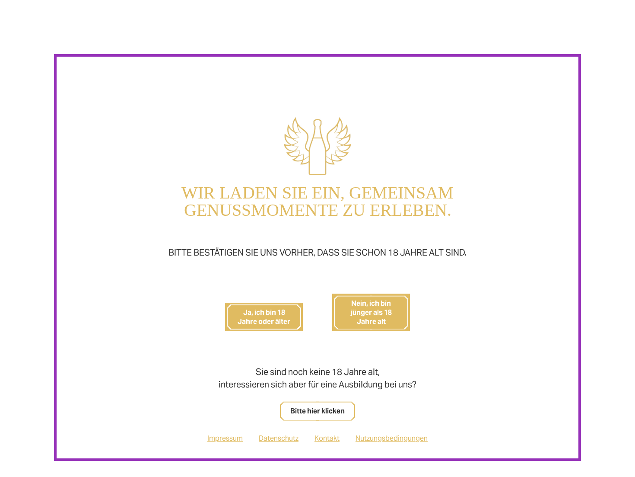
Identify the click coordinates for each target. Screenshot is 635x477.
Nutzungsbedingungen (392, 438)
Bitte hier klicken (317, 411)
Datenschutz (278, 438)
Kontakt (327, 438)
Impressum (225, 438)
